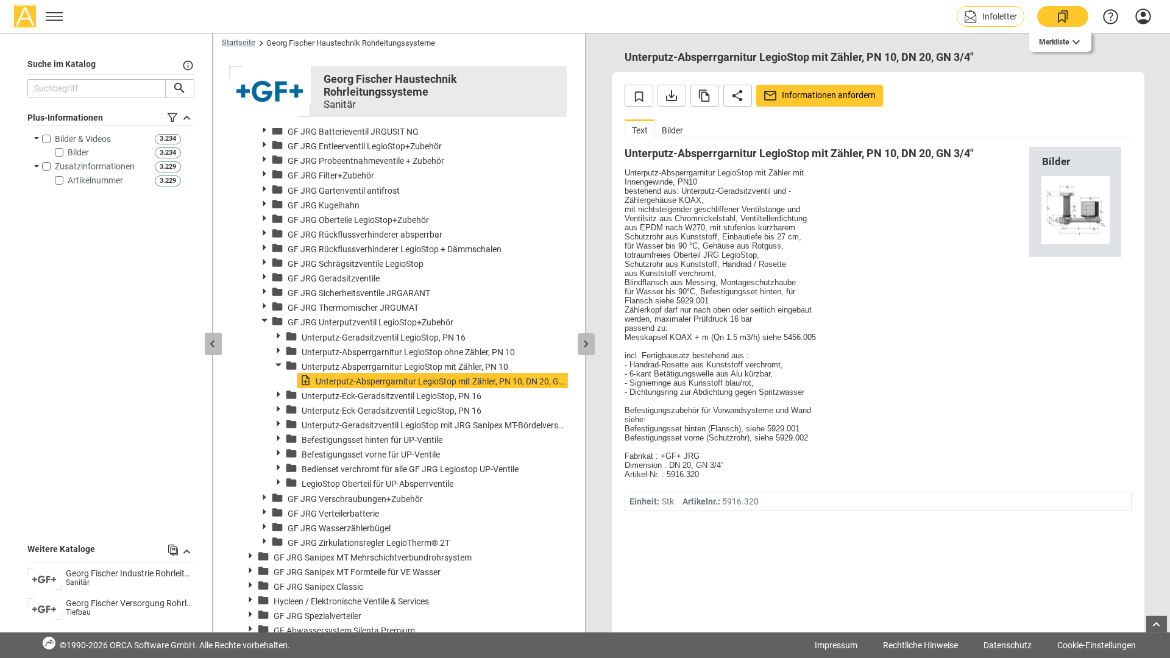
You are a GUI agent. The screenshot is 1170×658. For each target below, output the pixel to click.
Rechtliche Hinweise (920, 645)
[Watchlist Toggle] (639, 96)
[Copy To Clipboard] (704, 96)
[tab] (639, 128)
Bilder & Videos (83, 139)
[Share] (737, 96)
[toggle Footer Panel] (1156, 624)
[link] (1062, 16)
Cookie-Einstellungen (1096, 645)
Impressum (836, 645)
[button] (990, 16)
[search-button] (179, 88)
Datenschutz (1008, 645)
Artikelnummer (95, 180)
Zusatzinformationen (95, 166)
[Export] (672, 96)
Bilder (78, 152)
